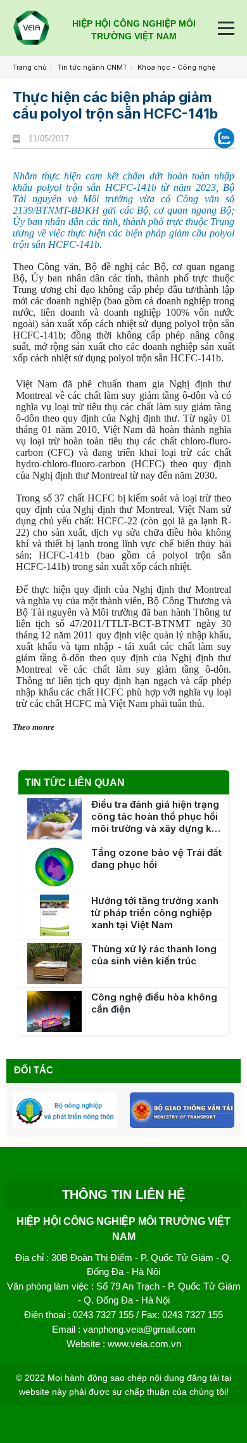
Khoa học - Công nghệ (176, 67)
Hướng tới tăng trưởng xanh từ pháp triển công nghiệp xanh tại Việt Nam (154, 913)
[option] (65, 1109)
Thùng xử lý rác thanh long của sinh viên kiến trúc (154, 955)
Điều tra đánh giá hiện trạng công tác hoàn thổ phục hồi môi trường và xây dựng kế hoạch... (155, 816)
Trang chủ (30, 67)
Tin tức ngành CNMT (92, 67)
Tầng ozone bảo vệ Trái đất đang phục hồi (156, 858)
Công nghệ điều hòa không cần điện (154, 1003)
